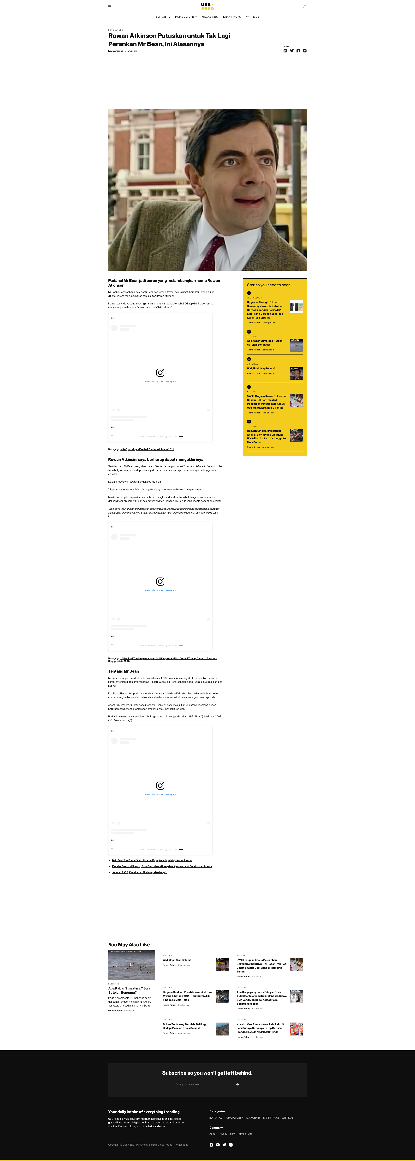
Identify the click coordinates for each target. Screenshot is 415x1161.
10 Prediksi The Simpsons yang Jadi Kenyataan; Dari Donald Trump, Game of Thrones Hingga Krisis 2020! (162, 660)
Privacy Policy (227, 1133)
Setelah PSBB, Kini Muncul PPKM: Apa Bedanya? (139, 872)
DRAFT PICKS (232, 16)
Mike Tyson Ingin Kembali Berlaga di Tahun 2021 (147, 449)
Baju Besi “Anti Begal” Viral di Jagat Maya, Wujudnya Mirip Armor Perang (152, 860)
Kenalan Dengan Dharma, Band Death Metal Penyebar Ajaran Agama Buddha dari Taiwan (162, 866)
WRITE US (252, 16)
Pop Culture (115, 30)
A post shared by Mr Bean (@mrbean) (157, 436)
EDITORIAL (163, 16)
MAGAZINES (210, 16)
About (212, 1133)
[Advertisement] (207, 84)
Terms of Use (244, 1133)
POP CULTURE (184, 16)
